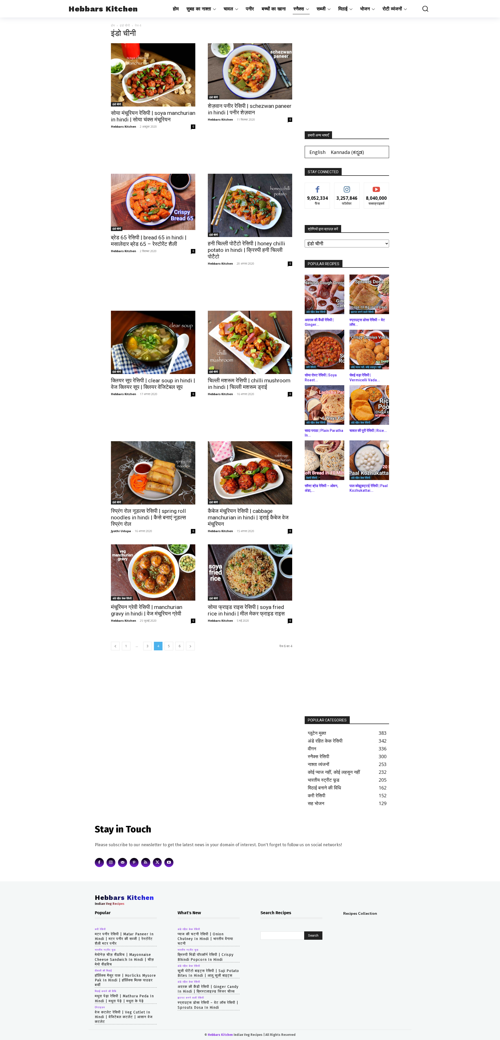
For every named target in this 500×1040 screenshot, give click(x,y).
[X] (157, 862)
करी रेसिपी (311, 367)
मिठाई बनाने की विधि (105, 991)
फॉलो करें (347, 187)
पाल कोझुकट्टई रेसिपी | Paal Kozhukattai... (368, 488)
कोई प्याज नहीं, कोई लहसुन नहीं (366, 367)
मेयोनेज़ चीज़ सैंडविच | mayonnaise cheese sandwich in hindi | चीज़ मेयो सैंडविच (124, 959)
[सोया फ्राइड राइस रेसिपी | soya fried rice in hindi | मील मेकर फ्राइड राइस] (250, 572)
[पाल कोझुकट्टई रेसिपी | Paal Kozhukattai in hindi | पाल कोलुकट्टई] (369, 460)
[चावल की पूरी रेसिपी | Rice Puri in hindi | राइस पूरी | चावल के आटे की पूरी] (369, 405)
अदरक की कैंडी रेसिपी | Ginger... (319, 322)
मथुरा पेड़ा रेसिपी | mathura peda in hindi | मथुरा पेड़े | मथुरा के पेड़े (124, 998)
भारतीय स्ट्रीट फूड (105, 950)
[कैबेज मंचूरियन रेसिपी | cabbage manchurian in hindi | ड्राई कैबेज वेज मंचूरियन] (250, 473)
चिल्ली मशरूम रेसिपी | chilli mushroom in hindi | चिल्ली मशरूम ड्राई (249, 383)
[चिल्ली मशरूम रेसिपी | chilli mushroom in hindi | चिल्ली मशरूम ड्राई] (250, 342)
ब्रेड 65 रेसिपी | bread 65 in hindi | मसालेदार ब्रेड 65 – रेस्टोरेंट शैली (148, 240)
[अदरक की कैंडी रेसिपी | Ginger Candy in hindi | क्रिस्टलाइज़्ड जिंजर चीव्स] (324, 294)
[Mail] (122, 862)
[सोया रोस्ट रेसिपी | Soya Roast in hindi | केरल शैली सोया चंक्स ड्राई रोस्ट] (324, 349)
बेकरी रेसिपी (311, 477)
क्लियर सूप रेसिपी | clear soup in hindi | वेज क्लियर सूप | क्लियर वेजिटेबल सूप (153, 383)
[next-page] (190, 646)
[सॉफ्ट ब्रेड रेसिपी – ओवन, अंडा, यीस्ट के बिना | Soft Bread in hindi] (324, 460)
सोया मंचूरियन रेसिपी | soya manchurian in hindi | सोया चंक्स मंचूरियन (153, 116)
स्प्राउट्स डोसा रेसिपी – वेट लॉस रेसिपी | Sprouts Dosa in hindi (208, 1005)
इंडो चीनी (125, 25)
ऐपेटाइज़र (100, 1007)
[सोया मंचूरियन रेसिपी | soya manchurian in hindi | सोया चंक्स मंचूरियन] (153, 75)
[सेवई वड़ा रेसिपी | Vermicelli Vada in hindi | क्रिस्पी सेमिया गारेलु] (369, 349)
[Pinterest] (134, 862)
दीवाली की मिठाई (103, 970)
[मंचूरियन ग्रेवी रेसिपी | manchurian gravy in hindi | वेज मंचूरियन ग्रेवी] (153, 572)
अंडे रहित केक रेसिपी (122, 598)
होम (113, 25)
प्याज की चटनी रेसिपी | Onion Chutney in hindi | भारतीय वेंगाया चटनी (205, 939)
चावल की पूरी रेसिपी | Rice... (368, 430)
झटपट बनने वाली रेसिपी (362, 312)
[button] (421, 9)
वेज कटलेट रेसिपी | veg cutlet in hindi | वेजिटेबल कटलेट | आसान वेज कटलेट (124, 1017)
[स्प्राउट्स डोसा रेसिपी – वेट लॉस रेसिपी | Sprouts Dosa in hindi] (369, 294)
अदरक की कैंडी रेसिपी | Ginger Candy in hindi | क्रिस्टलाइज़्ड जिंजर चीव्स (208, 989)
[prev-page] (115, 646)
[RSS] (145, 862)
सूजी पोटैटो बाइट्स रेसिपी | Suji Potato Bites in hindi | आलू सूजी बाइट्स (208, 973)
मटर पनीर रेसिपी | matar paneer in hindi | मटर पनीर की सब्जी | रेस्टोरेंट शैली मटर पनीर (124, 939)
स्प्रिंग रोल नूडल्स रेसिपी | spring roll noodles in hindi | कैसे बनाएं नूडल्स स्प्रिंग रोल (148, 517)
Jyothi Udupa (121, 531)
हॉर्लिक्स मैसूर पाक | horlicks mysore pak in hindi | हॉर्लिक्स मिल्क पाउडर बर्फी (125, 980)
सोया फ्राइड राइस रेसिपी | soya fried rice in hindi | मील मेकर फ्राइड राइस (246, 610)
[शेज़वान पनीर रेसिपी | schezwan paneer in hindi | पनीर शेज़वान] (250, 71)
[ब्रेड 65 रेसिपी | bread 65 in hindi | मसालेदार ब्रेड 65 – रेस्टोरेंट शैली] (153, 202)
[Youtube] (168, 862)
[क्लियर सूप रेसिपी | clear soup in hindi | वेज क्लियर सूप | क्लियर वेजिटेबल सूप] (153, 342)
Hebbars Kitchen (123, 126)
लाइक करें (317, 187)
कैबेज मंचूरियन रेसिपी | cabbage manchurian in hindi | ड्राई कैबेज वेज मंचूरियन (248, 517)
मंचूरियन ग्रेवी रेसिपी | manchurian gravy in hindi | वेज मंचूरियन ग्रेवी (146, 610)
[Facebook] (99, 862)
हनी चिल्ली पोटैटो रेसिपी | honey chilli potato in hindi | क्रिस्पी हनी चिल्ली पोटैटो (246, 250)
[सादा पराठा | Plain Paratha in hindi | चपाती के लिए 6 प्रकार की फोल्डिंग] (324, 405)
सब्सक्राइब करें (376, 187)
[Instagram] (111, 862)
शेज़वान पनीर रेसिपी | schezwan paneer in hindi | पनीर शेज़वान (249, 109)
